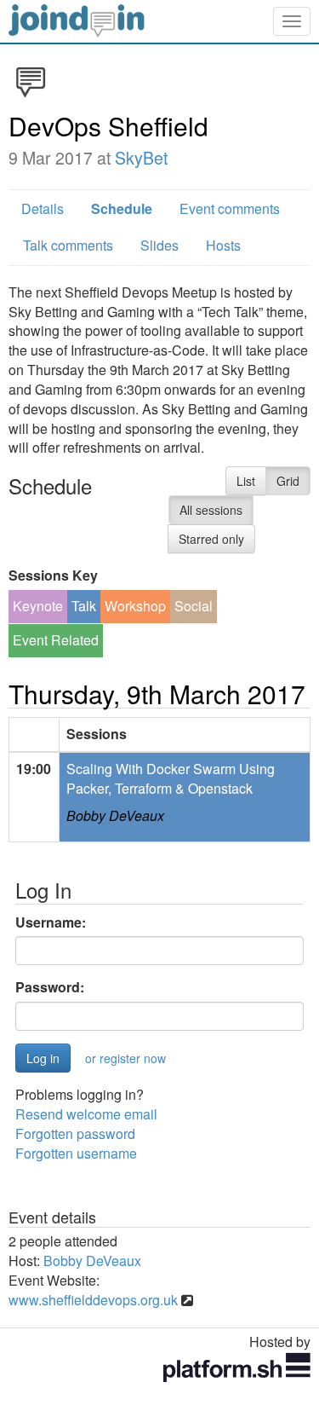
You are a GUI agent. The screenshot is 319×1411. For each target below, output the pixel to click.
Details (42, 208)
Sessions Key (53, 575)
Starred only (211, 538)
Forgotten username (76, 1153)
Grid (287, 480)
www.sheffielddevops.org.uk (93, 1300)
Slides (159, 245)
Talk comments (68, 245)
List (245, 480)
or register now (125, 1058)
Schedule (121, 208)
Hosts (223, 245)
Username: (50, 922)
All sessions (210, 509)
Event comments (229, 208)
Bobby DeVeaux (115, 815)
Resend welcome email (86, 1114)
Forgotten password (75, 1133)
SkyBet (141, 158)
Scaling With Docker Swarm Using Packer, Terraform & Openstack (170, 778)
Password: (49, 987)
